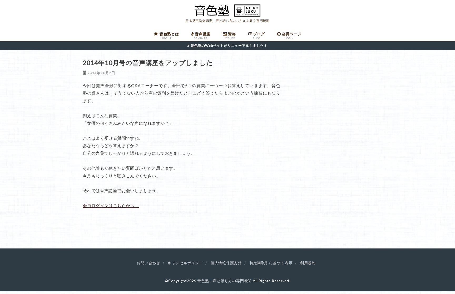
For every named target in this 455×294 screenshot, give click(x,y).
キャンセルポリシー (185, 263)
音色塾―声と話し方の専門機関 (224, 280)
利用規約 (308, 263)
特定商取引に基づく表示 (271, 263)
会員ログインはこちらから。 (111, 205)
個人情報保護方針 (226, 263)
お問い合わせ (148, 263)
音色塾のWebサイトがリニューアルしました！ (229, 45)
